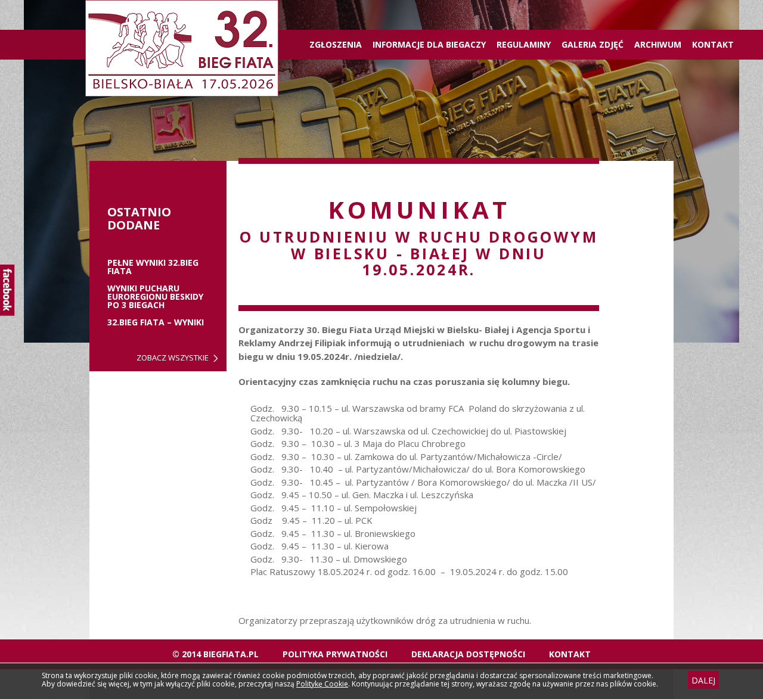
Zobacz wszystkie (173, 358)
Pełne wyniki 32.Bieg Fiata (152, 267)
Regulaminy (524, 44)
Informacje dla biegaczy (429, 44)
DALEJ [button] (703, 680)
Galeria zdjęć (593, 44)
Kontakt (713, 44)
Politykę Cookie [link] (322, 684)
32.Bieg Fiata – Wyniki (155, 322)
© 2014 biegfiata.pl (215, 654)
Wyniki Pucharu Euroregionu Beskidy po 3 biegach (155, 296)
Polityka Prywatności (335, 654)
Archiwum (657, 44)
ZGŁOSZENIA (335, 44)
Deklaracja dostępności (468, 654)
